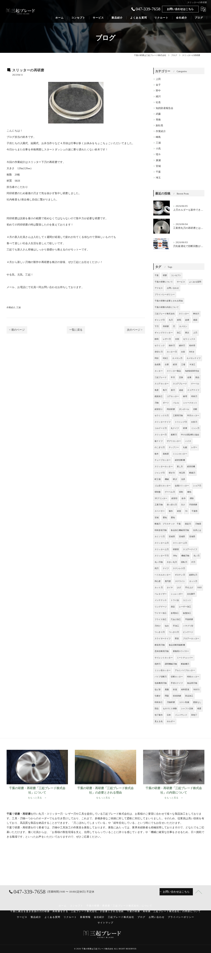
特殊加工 (159, 702)
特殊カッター (193, 677)
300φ (175, 555)
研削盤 (158, 492)
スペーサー (160, 511)
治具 (183, 479)
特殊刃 (194, 396)
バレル (176, 403)
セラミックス (189, 339)
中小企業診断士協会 (190, 434)
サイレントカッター (164, 658)
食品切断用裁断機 (177, 645)
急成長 (158, 364)
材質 (179, 511)
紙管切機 (191, 466)
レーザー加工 (185, 607)
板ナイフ (159, 441)
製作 (171, 511)
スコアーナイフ (190, 549)
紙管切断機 (180, 460)
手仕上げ (189, 587)
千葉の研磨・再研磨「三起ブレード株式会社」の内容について (164, 911)
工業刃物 (159, 504)
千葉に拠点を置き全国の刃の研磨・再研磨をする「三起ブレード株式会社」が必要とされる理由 (67, 911)
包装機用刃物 (161, 683)
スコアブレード (180, 383)
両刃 (157, 568)
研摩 (185, 428)
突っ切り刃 (172, 504)
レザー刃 (167, 339)
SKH (17, 180)
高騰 (167, 689)
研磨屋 (176, 549)
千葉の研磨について (164, 282)
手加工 (176, 626)
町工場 (158, 479)
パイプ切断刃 (161, 677)
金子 (158, 85)
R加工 (165, 358)
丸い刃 (197, 555)
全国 (177, 339)
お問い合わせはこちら (180, 9)
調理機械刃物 (171, 664)
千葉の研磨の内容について (167, 307)
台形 (183, 352)
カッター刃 (172, 352)
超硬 (187, 320)
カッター (159, 371)
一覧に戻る (76, 329)
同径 (157, 358)
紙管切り (159, 409)
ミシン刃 (195, 428)
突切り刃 (159, 352)
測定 (173, 607)
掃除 (192, 498)
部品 (157, 708)
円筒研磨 (193, 504)
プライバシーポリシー (165, 294)
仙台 (167, 626)
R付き (192, 352)
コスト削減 (184, 702)
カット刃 (193, 581)
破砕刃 (182, 345)
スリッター (184, 313)
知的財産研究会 (192, 371)
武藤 (158, 114)
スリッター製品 (174, 371)
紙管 (175, 364)
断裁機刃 (185, 664)
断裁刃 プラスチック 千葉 (168, 524)
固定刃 (188, 524)
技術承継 (177, 696)
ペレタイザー (161, 594)
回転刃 (184, 562)
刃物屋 (198, 524)
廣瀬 (158, 160)
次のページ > (134, 329)
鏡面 (195, 320)
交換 (181, 377)
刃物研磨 (171, 702)
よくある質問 (195, 282)
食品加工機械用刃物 (180, 530)
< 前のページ (17, 329)
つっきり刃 (160, 632)
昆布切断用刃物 (162, 651)
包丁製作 (159, 715)
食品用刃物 (192, 683)
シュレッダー (177, 594)
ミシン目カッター (163, 670)
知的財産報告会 (164, 108)
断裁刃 (192, 473)
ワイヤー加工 (161, 613)
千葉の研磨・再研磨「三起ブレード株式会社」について (119, 905)
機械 (167, 479)
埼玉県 (182, 473)
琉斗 (158, 154)
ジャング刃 (160, 473)
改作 (183, 498)
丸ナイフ (175, 428)
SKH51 (196, 689)
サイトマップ (105, 922)
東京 (187, 332)
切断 (195, 409)
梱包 (189, 492)
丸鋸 (185, 447)
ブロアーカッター (191, 638)
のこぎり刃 (160, 447)
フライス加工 (161, 619)
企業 (167, 364)
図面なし (197, 702)
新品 (197, 377)
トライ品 (175, 600)
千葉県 (195, 511)
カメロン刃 (177, 358)
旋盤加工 (187, 613)
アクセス (159, 288)
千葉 (158, 172)
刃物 (157, 403)
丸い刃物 (159, 562)
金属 (189, 377)
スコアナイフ (193, 390)
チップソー (174, 447)
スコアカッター (162, 383)
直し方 (180, 466)
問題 (167, 696)
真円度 (168, 581)
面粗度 (166, 454)
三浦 (18, 307)
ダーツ (166, 403)
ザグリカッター (174, 441)
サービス (181, 282)
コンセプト (176, 275)
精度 (199, 708)
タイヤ (170, 587)
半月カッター (193, 415)
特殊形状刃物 (161, 530)
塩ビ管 (158, 689)
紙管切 (174, 498)
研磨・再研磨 (23, 827)
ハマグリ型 (188, 626)
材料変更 (185, 689)
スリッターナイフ (163, 422)
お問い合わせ (173, 288)
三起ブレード (161, 377)
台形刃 (194, 422)
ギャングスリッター (164, 332)
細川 (158, 96)
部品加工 (189, 696)
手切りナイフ (177, 683)
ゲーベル (195, 383)
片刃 (193, 562)
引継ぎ (158, 696)
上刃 (195, 332)
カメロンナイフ (194, 358)
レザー (194, 447)
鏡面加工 (159, 396)
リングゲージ (161, 607)
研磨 (54, 162)
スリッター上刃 (162, 543)
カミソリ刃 (160, 536)
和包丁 (194, 715)
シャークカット (190, 403)
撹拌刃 (158, 664)
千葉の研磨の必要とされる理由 (169, 301)
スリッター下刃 (162, 555)
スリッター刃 (161, 434)
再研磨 (166, 326)
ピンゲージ (188, 632)
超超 (181, 390)
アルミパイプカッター (185, 670)
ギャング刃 (160, 320)
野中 (158, 90)
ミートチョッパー (185, 658)
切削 (181, 492)
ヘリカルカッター (163, 575)
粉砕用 (192, 345)
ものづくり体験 (170, 708)
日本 (169, 715)
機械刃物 (185, 555)
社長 (158, 102)
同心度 (158, 581)
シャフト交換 (187, 708)
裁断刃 (174, 434)
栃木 (157, 454)
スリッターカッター (164, 466)
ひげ (179, 587)
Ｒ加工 (192, 364)
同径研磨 (171, 409)
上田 (158, 79)
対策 (175, 689)
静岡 (157, 339)
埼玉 (158, 177)
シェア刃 (197, 486)
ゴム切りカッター (163, 486)
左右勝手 (191, 594)
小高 (158, 148)
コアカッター (173, 396)
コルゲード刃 (161, 428)
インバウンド (181, 715)
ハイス (188, 441)
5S (186, 511)
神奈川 (196, 313)
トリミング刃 (181, 422)
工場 (183, 364)
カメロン (183, 326)
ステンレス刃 (179, 568)
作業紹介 (11, 307)
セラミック (160, 345)
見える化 (159, 721)
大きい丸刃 (172, 562)
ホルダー (171, 721)
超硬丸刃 (193, 575)
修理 (185, 396)
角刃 (165, 390)
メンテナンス (161, 600)
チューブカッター (163, 460)
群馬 (179, 320)
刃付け (158, 626)
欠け (183, 504)
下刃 (157, 326)
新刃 (173, 390)
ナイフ (166, 568)
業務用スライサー (181, 651)
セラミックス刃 (162, 415)
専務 (158, 119)
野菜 (177, 638)
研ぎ (175, 479)
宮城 (158, 166)
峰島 (158, 137)
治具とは (197, 530)
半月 (173, 377)
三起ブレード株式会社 (165, 313)
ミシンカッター (180, 454)
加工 (179, 332)
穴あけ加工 (176, 619)
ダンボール (184, 409)
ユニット (187, 600)
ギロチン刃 (180, 575)
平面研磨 (189, 619)
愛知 (165, 517)
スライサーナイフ (163, 638)
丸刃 (171, 320)
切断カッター (177, 677)
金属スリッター (182, 486)
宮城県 (172, 536)
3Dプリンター (161, 498)
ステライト (180, 581)
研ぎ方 (172, 473)
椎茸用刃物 (160, 645)
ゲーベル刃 (170, 492)
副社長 (159, 125)
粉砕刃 (172, 345)
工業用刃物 (178, 415)
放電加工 (175, 613)
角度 (157, 390)
